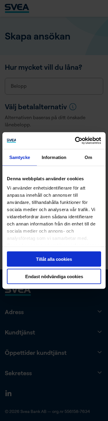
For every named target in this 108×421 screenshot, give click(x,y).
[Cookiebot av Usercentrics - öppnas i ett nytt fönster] (76, 141)
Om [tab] (88, 157)
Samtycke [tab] (19, 157)
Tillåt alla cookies (54, 258)
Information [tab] (54, 157)
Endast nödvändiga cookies (54, 276)
